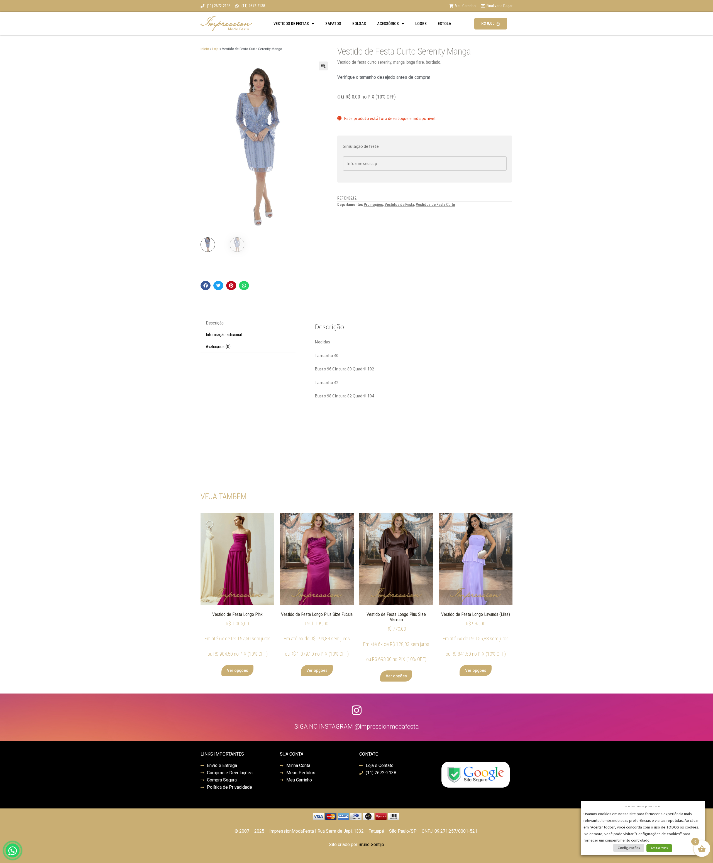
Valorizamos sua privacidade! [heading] (643, 806)
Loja (215, 49)
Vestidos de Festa (399, 204)
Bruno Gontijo (371, 844)
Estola (444, 23)
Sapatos (333, 23)
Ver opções (237, 670)
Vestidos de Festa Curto (435, 204)
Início (205, 49)
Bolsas (359, 23)
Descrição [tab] (215, 323)
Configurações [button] (629, 847)
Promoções (373, 204)
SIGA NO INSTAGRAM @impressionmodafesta (356, 726)
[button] (323, 66)
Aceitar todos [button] (659, 848)
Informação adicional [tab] (224, 334)
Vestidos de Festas (291, 23)
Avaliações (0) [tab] (218, 346)
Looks (421, 23)
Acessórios (388, 23)
